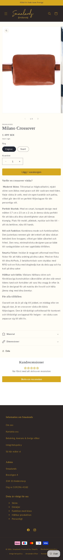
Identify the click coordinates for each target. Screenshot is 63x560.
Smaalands (17, 549)
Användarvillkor (31, 554)
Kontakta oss (12, 431)
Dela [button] (8, 351)
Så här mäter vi (13, 451)
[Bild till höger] (38, 119)
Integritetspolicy (14, 445)
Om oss (9, 425)
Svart (23, 149)
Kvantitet (6, 155)
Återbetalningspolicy (49, 549)
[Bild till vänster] (25, 119)
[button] (6, 13)
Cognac (9, 149)
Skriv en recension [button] (31, 379)
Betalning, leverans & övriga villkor (23, 438)
